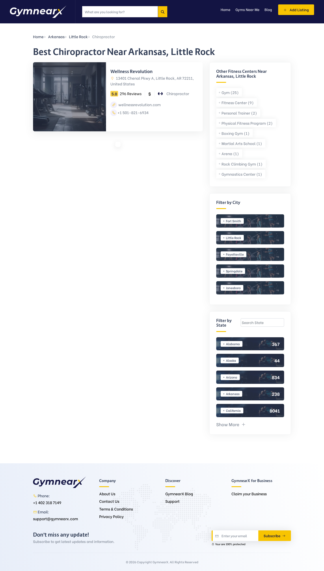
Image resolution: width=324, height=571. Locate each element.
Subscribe (272, 535)
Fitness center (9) (238, 102)
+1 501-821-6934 (133, 112)
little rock (78, 36)
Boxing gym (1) (236, 133)
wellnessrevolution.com (139, 104)
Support (172, 501)
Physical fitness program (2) (247, 123)
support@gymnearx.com (55, 518)
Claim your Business (249, 493)
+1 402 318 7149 (47, 502)
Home (38, 36)
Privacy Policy (111, 516)
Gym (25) (230, 92)
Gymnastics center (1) (242, 174)
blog (268, 9)
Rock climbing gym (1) (242, 164)
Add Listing (299, 9)
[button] (231, 424)
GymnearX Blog (179, 493)
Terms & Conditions (116, 509)
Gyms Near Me (247, 9)
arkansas (56, 36)
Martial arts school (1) (242, 143)
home (225, 9)
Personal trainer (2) (239, 113)
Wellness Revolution (131, 71)
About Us (107, 493)
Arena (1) (230, 153)
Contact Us (109, 501)
